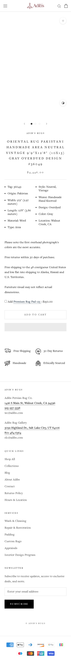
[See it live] (63, 103)
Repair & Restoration (18, 528)
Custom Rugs (13, 541)
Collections (12, 466)
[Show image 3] (39, 124)
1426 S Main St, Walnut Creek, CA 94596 (30, 403)
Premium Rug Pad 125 (27, 302)
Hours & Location (16, 500)
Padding (10, 534)
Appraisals (11, 548)
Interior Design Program (20, 555)
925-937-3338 (12, 408)
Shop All (10, 459)
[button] (35, 327)
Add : (30, 302)
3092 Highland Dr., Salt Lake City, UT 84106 (32, 428)
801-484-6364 (13, 433)
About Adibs (12, 479)
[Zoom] (63, 20)
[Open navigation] (5, 5)
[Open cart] (66, 6)
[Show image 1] (31, 124)
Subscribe (19, 604)
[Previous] (24, 124)
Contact (10, 486)
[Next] (46, 124)
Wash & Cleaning (15, 521)
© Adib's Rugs (35, 623)
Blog (7, 473)
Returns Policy (14, 493)
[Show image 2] (35, 124)
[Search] (59, 6)
